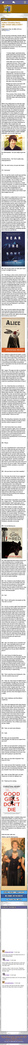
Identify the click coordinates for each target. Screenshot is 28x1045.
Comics (13, 1037)
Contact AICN (19, 1040)
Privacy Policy (12, 1040)
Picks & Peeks (20, 1036)
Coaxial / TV (13, 1036)
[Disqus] (14, 968)
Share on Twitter (15, 899)
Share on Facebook (15, 896)
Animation (8, 1037)
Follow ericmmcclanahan (14, 892)
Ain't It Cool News (16, 9)
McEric (8, 30)
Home (2, 1036)
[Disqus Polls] (14, 928)
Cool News (7, 1036)
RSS (7, 1040)
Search (17, 1037)
